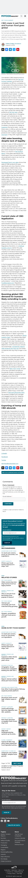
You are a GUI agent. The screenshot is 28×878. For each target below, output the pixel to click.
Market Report (6, 729)
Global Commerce (6, 740)
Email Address (7, 496)
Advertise (14, 870)
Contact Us (10, 872)
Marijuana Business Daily (16, 392)
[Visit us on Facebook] (2, 821)
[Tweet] (14, 49)
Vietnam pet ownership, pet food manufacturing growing (9, 604)
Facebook (4, 457)
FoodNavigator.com (7, 283)
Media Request (18, 872)
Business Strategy (7, 665)
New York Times (15, 368)
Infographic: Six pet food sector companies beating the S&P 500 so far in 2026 (9, 668)
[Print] (2, 49)
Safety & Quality (6, 561)
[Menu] (25, 16)
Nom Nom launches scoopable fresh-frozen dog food (9, 721)
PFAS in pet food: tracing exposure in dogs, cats (8, 564)
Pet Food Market (7, 20)
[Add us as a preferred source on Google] (21, 467)
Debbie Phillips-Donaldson (13, 43)
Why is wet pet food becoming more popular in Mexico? (8, 595)
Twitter (3, 460)
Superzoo (4, 127)
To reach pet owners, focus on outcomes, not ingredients (9, 554)
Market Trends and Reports (7, 655)
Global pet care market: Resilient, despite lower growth (9, 754)
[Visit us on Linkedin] (5, 821)
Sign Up (7, 542)
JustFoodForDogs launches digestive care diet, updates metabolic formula (9, 710)
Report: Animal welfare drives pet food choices (9, 679)
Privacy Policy (12, 873)
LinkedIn (4, 453)
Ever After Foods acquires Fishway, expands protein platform (13, 690)
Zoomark (4, 135)
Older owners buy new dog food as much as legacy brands (9, 583)
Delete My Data (14, 825)
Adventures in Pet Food (8, 551)
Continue (8, 503)
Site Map (19, 873)
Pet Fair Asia (13, 112)
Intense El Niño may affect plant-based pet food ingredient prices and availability (9, 743)
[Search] (21, 16)
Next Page (17, 763)
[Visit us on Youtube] (8, 821)
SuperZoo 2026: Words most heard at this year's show (9, 658)
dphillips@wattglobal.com (9, 463)
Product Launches (7, 706)
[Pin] (17, 49)
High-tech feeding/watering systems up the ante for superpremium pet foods (8, 732)
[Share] (6, 49)
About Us (21, 870)
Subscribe (7, 870)
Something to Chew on (8, 751)
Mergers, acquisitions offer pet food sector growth (8, 615)
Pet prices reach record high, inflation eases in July (9, 699)
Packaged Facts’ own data (10, 162)
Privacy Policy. (16, 540)
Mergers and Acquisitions (9, 687)
